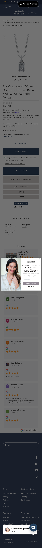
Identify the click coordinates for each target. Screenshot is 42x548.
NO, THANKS (31, 286)
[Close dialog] (39, 258)
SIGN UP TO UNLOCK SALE (31, 283)
